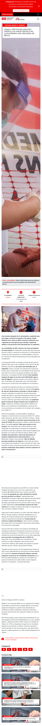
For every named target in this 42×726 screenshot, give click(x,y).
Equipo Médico (9, 638)
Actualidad (10, 280)
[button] (4, 649)
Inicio (4, 280)
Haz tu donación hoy (21, 10)
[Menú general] (38, 19)
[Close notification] (39, 6)
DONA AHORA (7, 14)
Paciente (26, 638)
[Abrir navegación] (38, 14)
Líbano (8, 297)
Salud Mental (34, 638)
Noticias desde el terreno (15, 25)
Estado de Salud (19, 638)
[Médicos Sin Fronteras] (13, 18)
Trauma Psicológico (11, 640)
